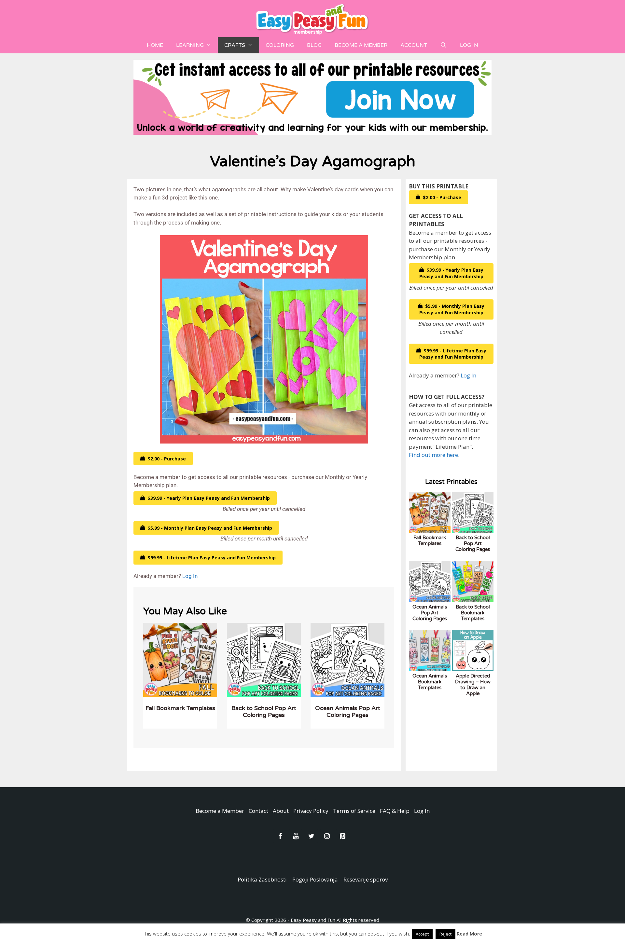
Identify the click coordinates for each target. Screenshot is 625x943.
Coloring (280, 45)
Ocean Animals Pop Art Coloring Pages (347, 711)
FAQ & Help (395, 810)
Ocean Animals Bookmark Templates (429, 681)
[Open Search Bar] (443, 45)
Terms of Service (354, 810)
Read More (469, 933)
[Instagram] (326, 836)
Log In (469, 45)
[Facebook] (279, 836)
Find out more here (433, 454)
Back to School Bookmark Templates (473, 613)
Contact (258, 810)
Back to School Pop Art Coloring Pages (263, 711)
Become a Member (361, 45)
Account (413, 45)
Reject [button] (445, 934)
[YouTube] (295, 836)
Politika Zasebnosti (262, 879)
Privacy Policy (310, 810)
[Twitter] (311, 836)
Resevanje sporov (365, 879)
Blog (314, 45)
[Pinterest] (342, 836)
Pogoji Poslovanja (315, 879)
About (281, 810)
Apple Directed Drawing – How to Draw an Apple (473, 684)
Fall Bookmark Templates (180, 708)
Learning (190, 45)
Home (155, 45)
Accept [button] (422, 934)
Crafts (234, 45)
